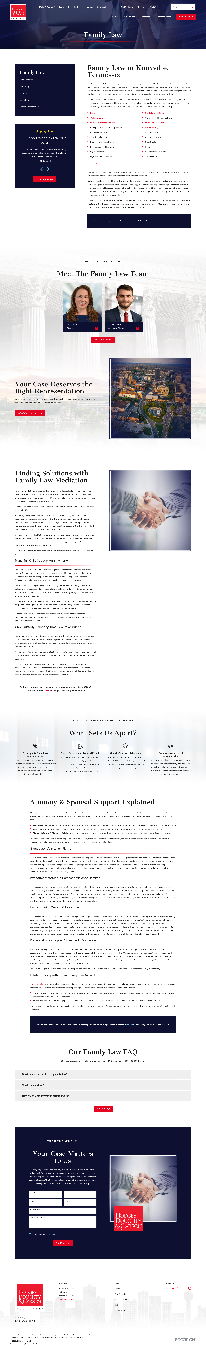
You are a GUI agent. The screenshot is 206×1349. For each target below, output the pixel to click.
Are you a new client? (37, 1209)
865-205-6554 (146, 7)
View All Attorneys (103, 339)
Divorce (93, 113)
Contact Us (102, 7)
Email (66, 1201)
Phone (32, 1201)
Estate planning (37, 984)
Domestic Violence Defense (102, 122)
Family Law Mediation (154, 113)
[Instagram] (189, 1288)
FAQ (76, 7)
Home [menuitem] (115, 16)
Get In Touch (186, 16)
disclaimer (50, 1234)
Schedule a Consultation (30, 413)
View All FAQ (103, 1108)
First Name (34, 1193)
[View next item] (48, 169)
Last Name (68, 1193)
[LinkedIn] (184, 1288)
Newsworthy (64, 7)
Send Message (63, 1243)
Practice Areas (121, 1299)
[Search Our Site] (192, 7)
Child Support (96, 118)
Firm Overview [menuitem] (130, 16)
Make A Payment (47, 7)
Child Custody (151, 127)
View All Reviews (44, 179)
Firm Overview (121, 1294)
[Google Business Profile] (172, 1288)
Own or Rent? (35, 1231)
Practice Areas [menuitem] (164, 16)
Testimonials (87, 7)
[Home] (18, 12)
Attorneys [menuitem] (147, 16)
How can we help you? (38, 1217)
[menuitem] (45, 79)
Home (117, 1288)
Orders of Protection (154, 122)
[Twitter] (178, 1288)
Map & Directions (66, 1299)
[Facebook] (167, 1288)
